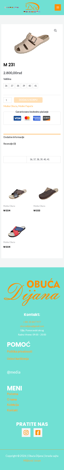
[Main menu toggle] (58, 7)
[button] (55, 30)
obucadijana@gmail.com (32, 326)
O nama (12, 399)
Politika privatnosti (19, 351)
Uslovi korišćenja (18, 358)
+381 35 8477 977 (32, 322)
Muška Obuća (10, 106)
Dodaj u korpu (28, 100)
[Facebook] (38, 432)
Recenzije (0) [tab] (9, 143)
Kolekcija (13, 404)
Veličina (7, 79)
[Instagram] (26, 432)
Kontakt (12, 410)
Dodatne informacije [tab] (13, 137)
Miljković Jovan (32, 460)
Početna (12, 394)
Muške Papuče (25, 106)
